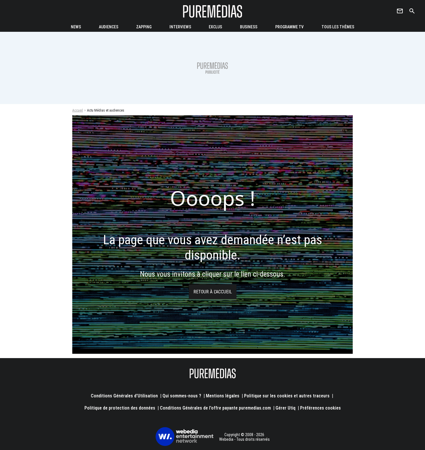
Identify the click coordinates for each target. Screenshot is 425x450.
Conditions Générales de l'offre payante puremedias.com (215, 408)
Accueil (77, 110)
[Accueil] (212, 11)
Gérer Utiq (285, 408)
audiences (108, 27)
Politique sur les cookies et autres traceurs (287, 396)
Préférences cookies (320, 408)
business (248, 27)
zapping (143, 27)
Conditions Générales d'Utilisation (124, 396)
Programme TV (289, 27)
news (76, 27)
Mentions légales (222, 396)
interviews (180, 27)
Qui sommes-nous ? (181, 396)
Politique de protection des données (119, 408)
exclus (215, 27)
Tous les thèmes (337, 27)
